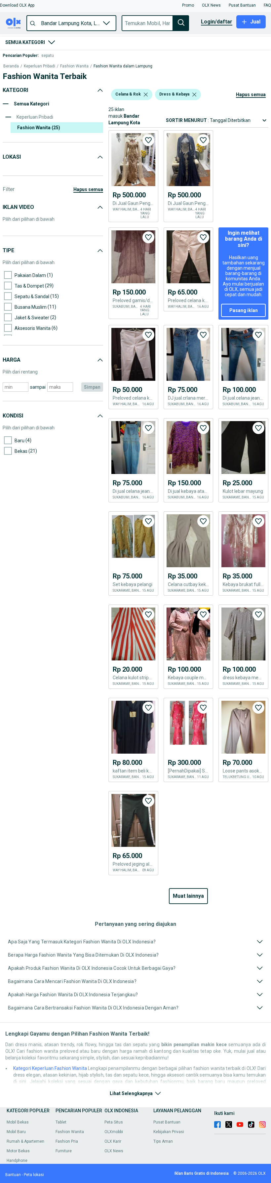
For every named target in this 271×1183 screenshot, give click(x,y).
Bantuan (13, 1174)
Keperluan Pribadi (39, 66)
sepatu (47, 55)
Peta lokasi (34, 1174)
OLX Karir (112, 1141)
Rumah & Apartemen (25, 1141)
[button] (17, 5)
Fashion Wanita (74, 66)
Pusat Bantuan (166, 1122)
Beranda (11, 66)
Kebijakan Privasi (168, 1131)
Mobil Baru (16, 1131)
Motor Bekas (18, 1151)
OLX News (113, 1151)
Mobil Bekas (18, 1122)
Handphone (17, 1160)
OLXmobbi (113, 1131)
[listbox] (145, 94)
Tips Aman (163, 1141)
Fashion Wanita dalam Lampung (123, 66)
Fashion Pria (67, 1141)
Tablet (61, 1122)
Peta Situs (113, 1122)
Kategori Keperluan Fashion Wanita (50, 1068)
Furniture (64, 1151)
